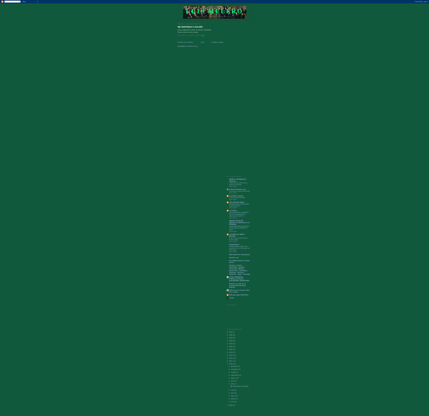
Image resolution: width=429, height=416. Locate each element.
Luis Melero (214, 11)
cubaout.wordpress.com (237, 189)
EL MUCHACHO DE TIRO (237, 198)
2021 (231, 332)
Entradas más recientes (185, 42)
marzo (233, 396)
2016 (231, 346)
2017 (231, 343)
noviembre (234, 369)
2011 (231, 361)
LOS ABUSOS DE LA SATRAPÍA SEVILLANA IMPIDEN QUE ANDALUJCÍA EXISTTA (238, 214)
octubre (233, 372)
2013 (231, 355)
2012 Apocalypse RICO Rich (238, 295)
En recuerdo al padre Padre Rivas (239, 191)
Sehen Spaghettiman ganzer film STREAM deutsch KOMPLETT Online (239, 228)
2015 (231, 349)
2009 (231, 405)
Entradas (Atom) (192, 46)
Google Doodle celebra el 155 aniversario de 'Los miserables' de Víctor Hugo (239, 248)
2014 (231, 352)
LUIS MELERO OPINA (236, 202)
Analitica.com (234, 257)
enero (233, 401)
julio (232, 381)
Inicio (202, 42)
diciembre (234, 366)
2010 (231, 364)
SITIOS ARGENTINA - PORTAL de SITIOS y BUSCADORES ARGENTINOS (239, 279)
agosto (233, 378)
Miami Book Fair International (239, 254)
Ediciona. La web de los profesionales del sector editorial (237, 285)
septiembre (235, 375)
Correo (231, 298)
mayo (233, 390)
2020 (231, 335)
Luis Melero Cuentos (236, 196)
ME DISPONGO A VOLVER (190, 27)
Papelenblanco (234, 244)
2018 (231, 341)
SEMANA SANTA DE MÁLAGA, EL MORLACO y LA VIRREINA (239, 222)
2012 (231, 358)
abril (232, 393)
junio (232, 384)
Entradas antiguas (217, 42)
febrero (233, 399)
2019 (231, 338)
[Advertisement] (238, 33)
